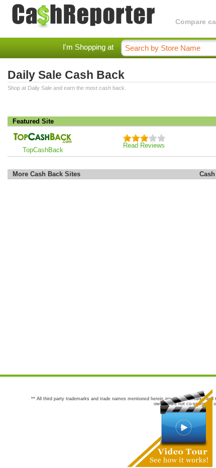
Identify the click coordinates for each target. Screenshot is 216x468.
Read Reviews (144, 145)
